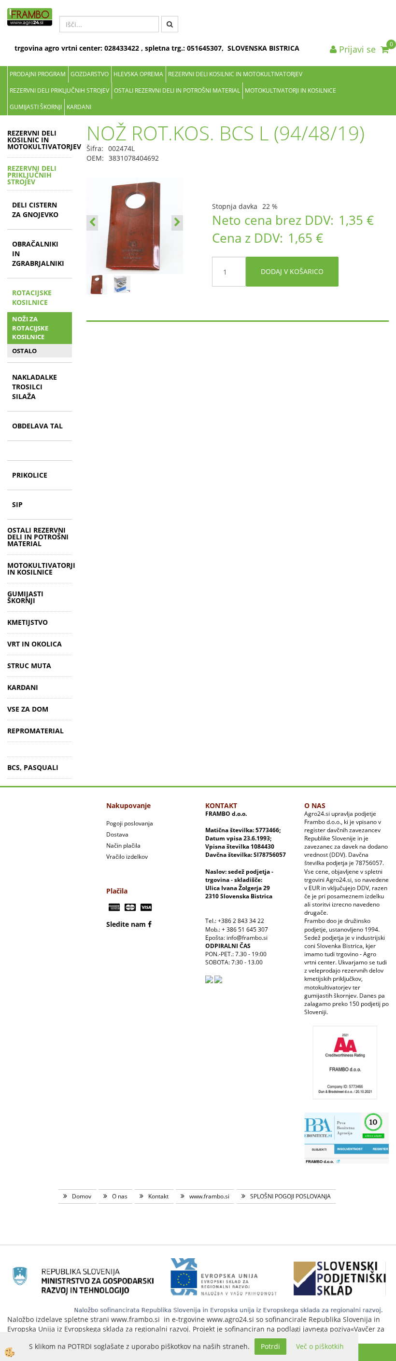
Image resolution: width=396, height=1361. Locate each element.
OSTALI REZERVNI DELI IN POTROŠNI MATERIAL (177, 90)
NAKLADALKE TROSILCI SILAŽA (34, 386)
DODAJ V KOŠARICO (292, 271)
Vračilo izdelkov (127, 856)
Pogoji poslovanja (129, 823)
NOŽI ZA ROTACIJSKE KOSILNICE (30, 328)
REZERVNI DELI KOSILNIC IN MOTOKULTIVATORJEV (235, 74)
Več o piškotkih (320, 1346)
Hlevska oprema (138, 74)
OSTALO (24, 350)
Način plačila (123, 845)
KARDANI (79, 107)
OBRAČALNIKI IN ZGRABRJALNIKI (38, 253)
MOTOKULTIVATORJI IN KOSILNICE (290, 90)
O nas (119, 1196)
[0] (385, 49)
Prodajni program (38, 74)
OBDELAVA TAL (37, 425)
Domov (81, 1196)
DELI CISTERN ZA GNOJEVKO (35, 209)
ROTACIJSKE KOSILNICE (32, 297)
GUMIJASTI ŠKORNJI (36, 107)
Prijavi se (356, 49)
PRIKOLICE (29, 475)
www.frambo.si (209, 1196)
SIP (17, 504)
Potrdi (270, 1346)
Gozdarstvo (90, 74)
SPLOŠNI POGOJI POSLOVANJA (290, 1196)
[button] (177, 223)
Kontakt (158, 1196)
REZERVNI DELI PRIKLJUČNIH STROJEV (59, 90)
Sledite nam (126, 924)
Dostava (117, 834)
